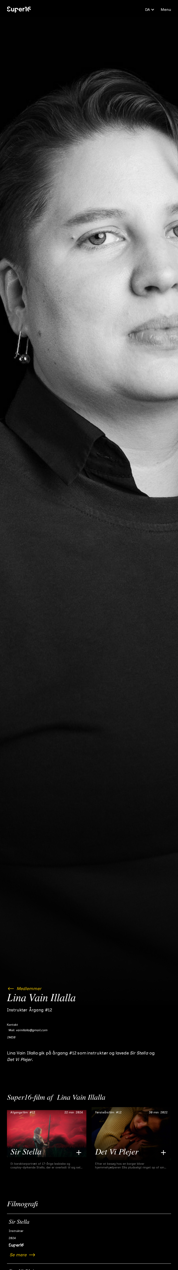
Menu (166, 10)
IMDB (11, 1037)
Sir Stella (19, 1222)
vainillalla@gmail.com (31, 1030)
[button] (149, 9)
